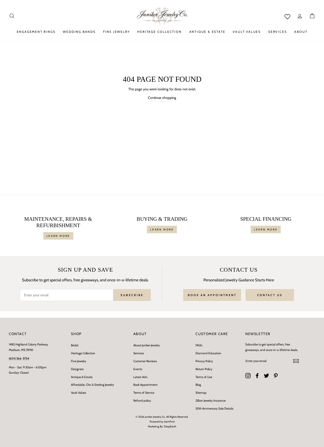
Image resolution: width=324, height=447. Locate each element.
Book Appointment (145, 384)
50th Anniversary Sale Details (214, 408)
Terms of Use (204, 377)
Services (138, 353)
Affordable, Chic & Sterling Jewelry (92, 384)
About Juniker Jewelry (146, 345)
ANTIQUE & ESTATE (207, 32)
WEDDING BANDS (79, 32)
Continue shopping (162, 98)
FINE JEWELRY (116, 32)
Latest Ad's (140, 377)
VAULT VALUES (247, 32)
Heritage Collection (83, 353)
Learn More (58, 235)
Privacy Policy (204, 361)
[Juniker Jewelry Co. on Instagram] (248, 375)
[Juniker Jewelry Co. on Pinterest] (275, 375)
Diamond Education (208, 353)
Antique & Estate (82, 377)
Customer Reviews (145, 361)
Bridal (74, 345)
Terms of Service (143, 392)
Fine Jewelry (78, 361)
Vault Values (78, 392)
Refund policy (142, 400)
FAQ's (199, 345)
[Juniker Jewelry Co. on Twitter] (266, 375)
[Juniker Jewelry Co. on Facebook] (257, 375)
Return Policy (204, 369)
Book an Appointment (212, 295)
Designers (77, 369)
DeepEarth (170, 426)
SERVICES (277, 32)
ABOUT (300, 32)
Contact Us (270, 295)
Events (137, 369)
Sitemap (201, 392)
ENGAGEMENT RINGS (36, 32)
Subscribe (132, 295)
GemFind (169, 421)
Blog (198, 384)
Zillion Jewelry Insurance (211, 400)
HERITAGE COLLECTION (159, 32)
